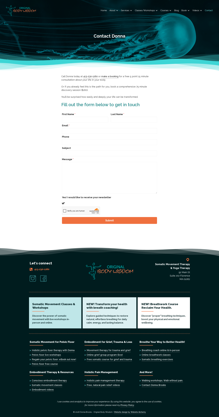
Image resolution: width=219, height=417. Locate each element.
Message (68, 159)
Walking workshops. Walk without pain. (162, 380)
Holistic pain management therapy (105, 380)
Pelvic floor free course (45, 364)
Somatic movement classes (47, 385)
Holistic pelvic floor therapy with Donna (53, 350)
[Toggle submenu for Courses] (170, 10)
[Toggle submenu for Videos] (201, 10)
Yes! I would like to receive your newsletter (86, 197)
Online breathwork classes (156, 354)
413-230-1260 (90, 76)
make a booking (109, 76)
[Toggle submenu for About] (117, 10)
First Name (68, 114)
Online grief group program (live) (105, 354)
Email (66, 125)
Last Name (117, 114)
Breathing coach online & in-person (161, 350)
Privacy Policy (127, 405)
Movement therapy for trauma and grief (109, 350)
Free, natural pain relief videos (103, 385)
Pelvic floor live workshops (46, 354)
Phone (65, 137)
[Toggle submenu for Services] (131, 10)
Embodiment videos (43, 389)
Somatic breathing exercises (157, 359)
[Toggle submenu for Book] (188, 10)
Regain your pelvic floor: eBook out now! (54, 359)
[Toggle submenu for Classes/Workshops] (156, 10)
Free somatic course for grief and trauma (109, 359)
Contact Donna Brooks (154, 385)
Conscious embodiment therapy (49, 380)
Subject (66, 148)
